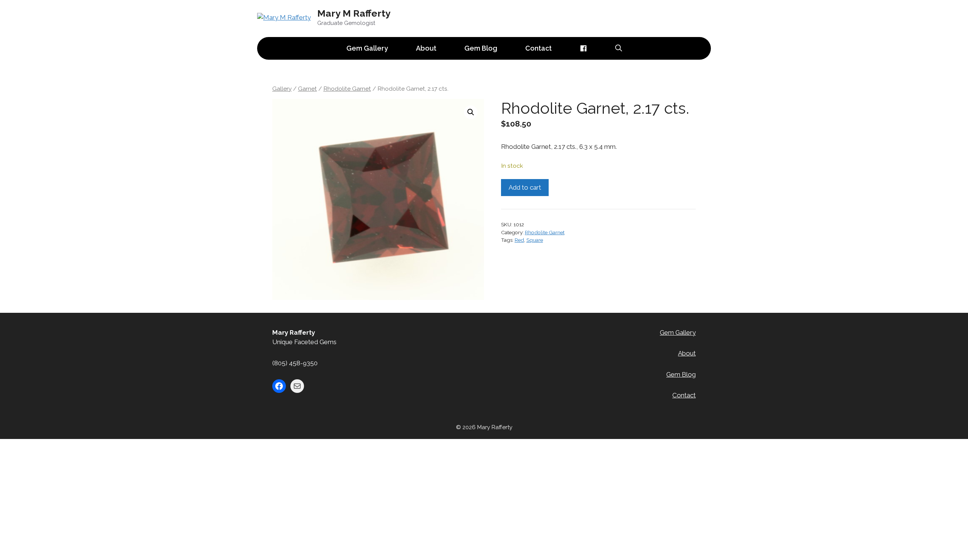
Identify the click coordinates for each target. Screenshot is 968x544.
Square (534, 240)
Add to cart (525, 187)
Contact (538, 48)
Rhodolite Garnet (347, 88)
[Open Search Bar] (618, 48)
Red (519, 240)
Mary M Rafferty (354, 13)
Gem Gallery (367, 48)
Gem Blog (480, 48)
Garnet (307, 88)
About (426, 48)
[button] (471, 112)
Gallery (282, 88)
